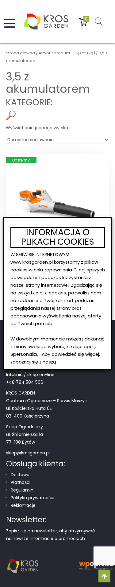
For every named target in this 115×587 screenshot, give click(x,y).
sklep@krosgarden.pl (28, 453)
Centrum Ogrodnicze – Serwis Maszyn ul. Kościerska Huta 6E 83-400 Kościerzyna (46, 408)
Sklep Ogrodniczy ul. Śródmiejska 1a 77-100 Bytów (24, 434)
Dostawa (20, 475)
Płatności (20, 482)
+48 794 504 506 (24, 382)
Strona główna (20, 53)
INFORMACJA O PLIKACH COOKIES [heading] (57, 237)
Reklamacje (23, 505)
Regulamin (22, 490)
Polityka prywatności (32, 498)
